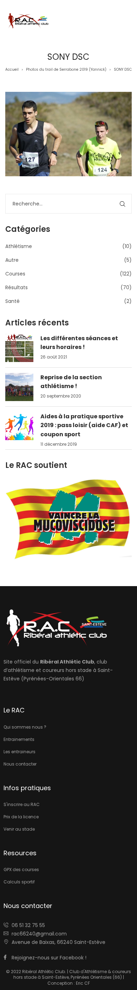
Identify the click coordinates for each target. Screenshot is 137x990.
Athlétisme (18, 246)
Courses (15, 273)
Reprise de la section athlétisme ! (71, 382)
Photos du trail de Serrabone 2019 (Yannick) (66, 69)
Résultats (16, 287)
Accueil (12, 69)
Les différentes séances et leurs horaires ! (79, 342)
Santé (12, 301)
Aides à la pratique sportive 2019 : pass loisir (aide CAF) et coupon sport (84, 425)
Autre (12, 260)
